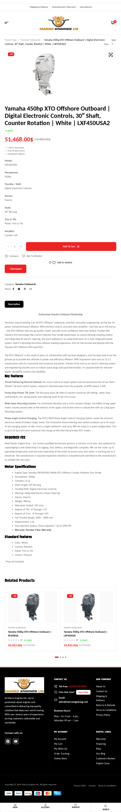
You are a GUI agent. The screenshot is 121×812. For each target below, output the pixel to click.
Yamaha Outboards (30, 39)
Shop (15, 807)
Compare (14, 256)
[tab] (14, 304)
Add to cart (69, 246)
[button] (110, 54)
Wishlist (76, 807)
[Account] (45, 805)
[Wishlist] (76, 805)
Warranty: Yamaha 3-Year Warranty (33, 529)
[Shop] (15, 805)
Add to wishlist (34, 256)
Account (45, 807)
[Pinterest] (8, 741)
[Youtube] (16, 741)
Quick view (39, 616)
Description (14, 304)
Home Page (11, 39)
